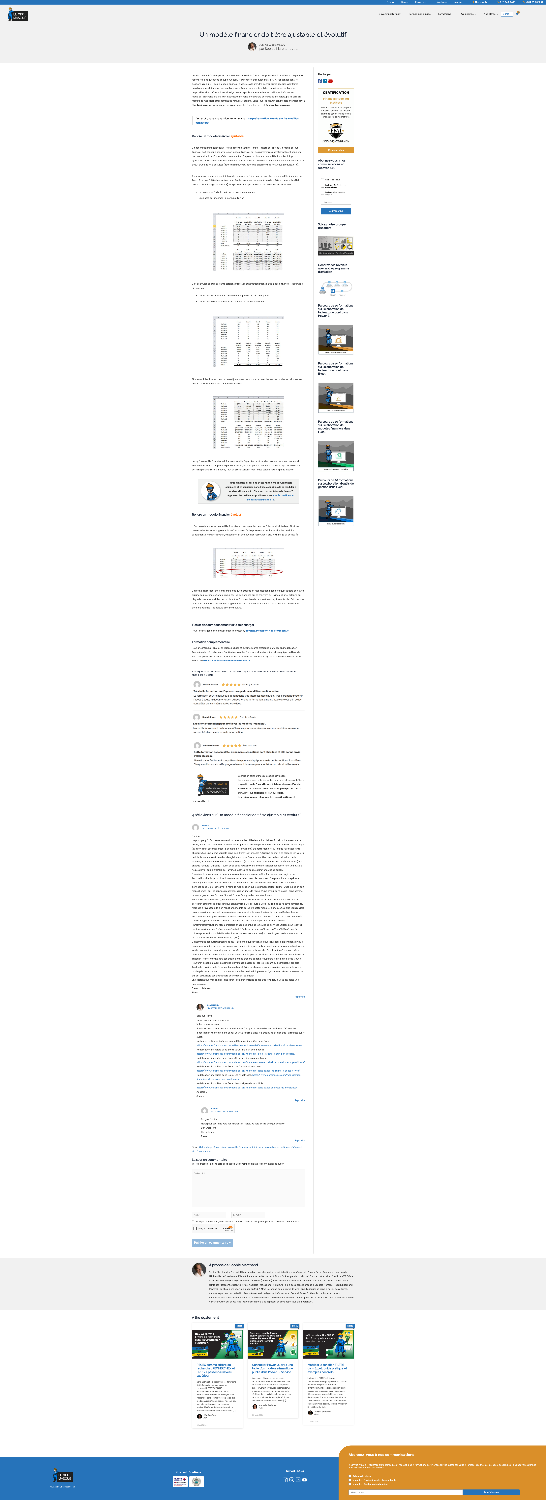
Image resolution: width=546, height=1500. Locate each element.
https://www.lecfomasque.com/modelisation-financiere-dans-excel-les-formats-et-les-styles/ (248, 1070)
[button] (418, 2)
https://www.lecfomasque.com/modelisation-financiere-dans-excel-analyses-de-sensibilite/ (247, 1087)
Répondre (300, 996)
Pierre (205, 825)
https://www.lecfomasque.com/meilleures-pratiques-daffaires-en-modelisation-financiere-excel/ (249, 1045)
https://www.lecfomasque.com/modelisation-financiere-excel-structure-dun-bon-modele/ (246, 1053)
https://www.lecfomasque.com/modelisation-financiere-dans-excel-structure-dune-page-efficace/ (251, 1062)
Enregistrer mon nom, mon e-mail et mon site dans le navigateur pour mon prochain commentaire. (248, 1221)
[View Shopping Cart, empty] (516, 14)
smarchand (213, 1005)
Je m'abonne (336, 211)
